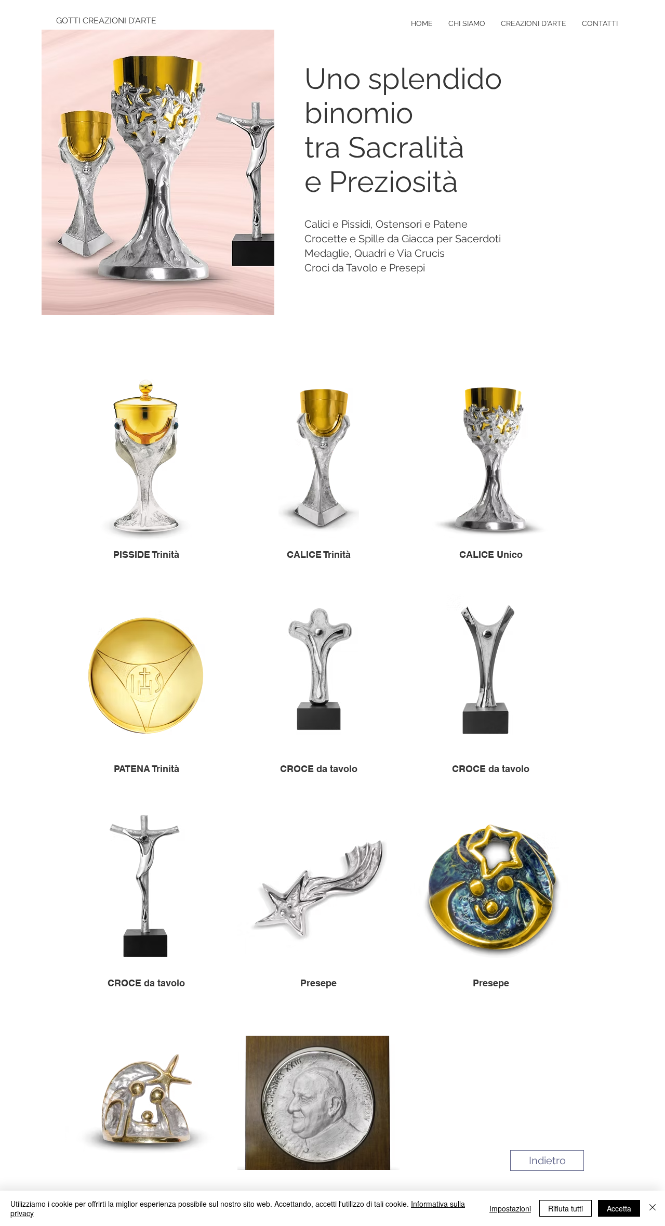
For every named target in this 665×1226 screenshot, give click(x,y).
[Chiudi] (652, 1208)
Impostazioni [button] (510, 1208)
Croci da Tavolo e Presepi (364, 268)
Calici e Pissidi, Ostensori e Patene (386, 224)
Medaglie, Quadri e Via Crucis (374, 253)
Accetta (619, 1208)
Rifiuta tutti (565, 1208)
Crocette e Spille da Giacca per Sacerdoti (402, 238)
